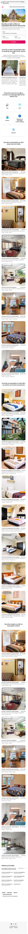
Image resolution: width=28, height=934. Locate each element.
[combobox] (13, 33)
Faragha (11, 927)
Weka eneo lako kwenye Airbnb (17, 7)
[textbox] (7, 38)
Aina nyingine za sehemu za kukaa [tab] (9, 868)
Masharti (16, 927)
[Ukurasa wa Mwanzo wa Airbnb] (3, 7)
